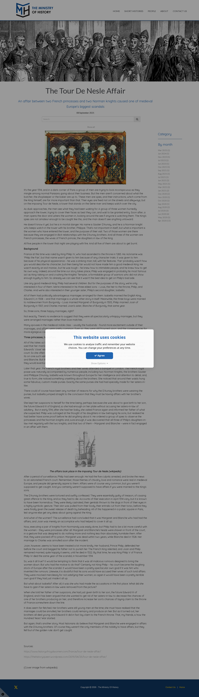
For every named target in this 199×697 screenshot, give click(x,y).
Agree (101, 355)
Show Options (99, 363)
